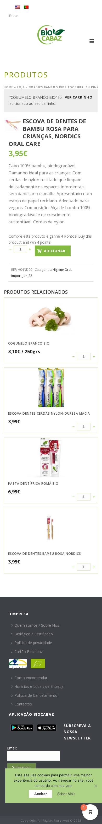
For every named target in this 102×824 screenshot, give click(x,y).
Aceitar (40, 794)
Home (8, 87)
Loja (21, 87)
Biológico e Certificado (33, 633)
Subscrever (21, 767)
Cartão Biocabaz (28, 651)
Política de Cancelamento (36, 695)
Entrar (13, 15)
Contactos (23, 704)
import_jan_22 (21, 275)
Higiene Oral (62, 269)
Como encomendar (30, 677)
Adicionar (54, 250)
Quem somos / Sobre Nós (36, 625)
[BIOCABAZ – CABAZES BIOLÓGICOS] (51, 35)
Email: (12, 748)
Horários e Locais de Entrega (39, 686)
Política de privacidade (33, 642)
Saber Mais (66, 794)
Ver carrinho (79, 97)
